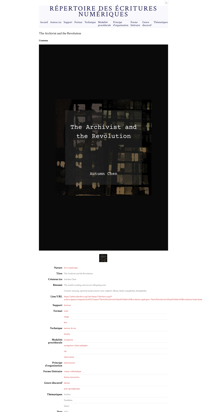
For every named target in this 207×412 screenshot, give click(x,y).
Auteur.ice (55, 22)
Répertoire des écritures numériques (103, 11)
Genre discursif (146, 24)
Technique (90, 22)
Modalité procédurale (104, 24)
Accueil (44, 22)
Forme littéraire (135, 24)
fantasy (67, 383)
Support (68, 22)
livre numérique (71, 267)
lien (65, 322)
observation (69, 357)
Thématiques (161, 22)
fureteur (67, 305)
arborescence (69, 362)
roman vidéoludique (72, 371)
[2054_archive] (103, 147)
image (66, 316)
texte (66, 311)
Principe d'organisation (120, 24)
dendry (67, 334)
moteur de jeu (70, 328)
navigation (68, 339)
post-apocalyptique (72, 388)
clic (65, 351)
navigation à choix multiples (76, 345)
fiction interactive (71, 377)
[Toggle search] (166, 3)
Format (78, 22)
